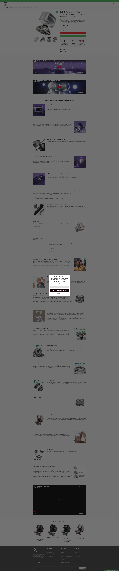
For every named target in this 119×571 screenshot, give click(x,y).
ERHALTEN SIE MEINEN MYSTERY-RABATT (59, 290)
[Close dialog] (69, 275)
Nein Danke (59, 293)
